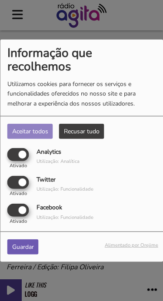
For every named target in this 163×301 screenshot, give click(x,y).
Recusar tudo (82, 131)
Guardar (23, 247)
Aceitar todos (30, 131)
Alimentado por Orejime (131, 245)
